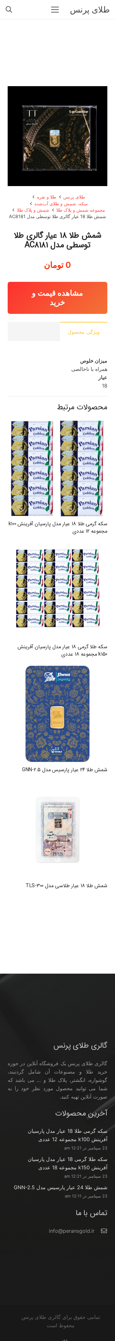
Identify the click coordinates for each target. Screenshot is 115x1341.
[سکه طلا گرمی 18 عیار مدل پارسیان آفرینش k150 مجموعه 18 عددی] (57, 545)
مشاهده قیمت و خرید (57, 297)
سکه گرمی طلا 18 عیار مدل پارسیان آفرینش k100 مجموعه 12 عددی (58, 527)
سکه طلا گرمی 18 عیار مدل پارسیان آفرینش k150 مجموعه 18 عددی (62, 650)
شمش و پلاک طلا (33, 210)
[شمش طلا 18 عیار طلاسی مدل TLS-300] (57, 784)
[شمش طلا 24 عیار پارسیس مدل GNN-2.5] (57, 668)
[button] (9, 9)
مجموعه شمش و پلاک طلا (80, 210)
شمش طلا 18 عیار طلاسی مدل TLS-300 (66, 886)
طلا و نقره (46, 197)
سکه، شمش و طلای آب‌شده (61, 203)
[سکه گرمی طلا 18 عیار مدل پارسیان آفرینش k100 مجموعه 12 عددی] (57, 422)
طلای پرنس (74, 197)
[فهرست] (55, 10)
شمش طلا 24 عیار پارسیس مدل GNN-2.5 (64, 770)
